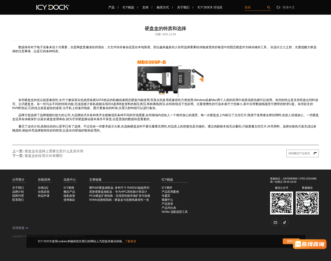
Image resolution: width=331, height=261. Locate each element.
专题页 (166, 195)
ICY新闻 (69, 187)
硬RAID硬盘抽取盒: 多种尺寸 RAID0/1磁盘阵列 (119, 187)
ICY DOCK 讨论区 (210, 7)
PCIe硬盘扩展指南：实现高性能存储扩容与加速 (119, 195)
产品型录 (167, 203)
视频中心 (167, 199)
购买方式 (163, 7)
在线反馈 (43, 191)
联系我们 (18, 199)
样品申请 (43, 195)
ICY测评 (167, 187)
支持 (145, 7)
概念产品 (69, 191)
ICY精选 (128, 7)
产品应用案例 (170, 191)
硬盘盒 (281, 47)
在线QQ (43, 187)
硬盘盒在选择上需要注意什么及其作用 (54, 151)
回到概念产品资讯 (299, 153)
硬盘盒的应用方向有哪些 (44, 156)
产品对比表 (169, 207)
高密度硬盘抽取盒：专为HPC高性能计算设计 (118, 191)
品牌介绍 (18, 191)
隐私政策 (69, 195)
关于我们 (183, 7)
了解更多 (130, 241)
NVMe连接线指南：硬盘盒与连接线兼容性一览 (119, 199)
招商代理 (18, 195)
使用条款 (69, 199)
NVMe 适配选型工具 (175, 211)
